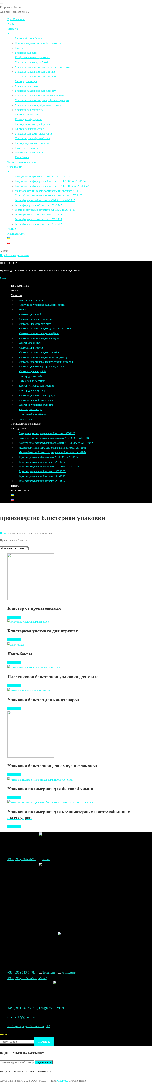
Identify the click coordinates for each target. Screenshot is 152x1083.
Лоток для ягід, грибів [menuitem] (28, 119)
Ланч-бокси (26, 419)
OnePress (62, 1080)
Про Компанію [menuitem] (16, 19)
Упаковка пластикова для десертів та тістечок (46, 328)
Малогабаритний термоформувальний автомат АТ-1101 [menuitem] (49, 190)
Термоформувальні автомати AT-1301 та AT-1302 (49, 457)
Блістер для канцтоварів (33, 390)
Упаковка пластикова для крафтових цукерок (46, 361)
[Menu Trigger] (1, 3)
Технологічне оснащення (26, 423)
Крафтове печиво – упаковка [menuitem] (32, 57)
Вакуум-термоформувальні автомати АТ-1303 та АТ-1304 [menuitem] (50, 181)
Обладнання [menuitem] (14, 169)
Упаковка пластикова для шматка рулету (43, 357)
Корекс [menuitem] (19, 47)
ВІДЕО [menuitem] (11, 228)
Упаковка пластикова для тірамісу (39, 352)
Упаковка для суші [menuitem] (26, 52)
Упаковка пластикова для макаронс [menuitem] (36, 76)
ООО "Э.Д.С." (8, 262)
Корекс (23, 309)
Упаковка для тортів (31, 347)
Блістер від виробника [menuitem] (28, 38)
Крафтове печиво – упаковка (36, 319)
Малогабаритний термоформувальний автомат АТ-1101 (52, 447)
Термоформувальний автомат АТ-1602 (42, 480)
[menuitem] (8, 238)
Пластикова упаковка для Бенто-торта (42, 304)
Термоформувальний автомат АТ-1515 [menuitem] (38, 219)
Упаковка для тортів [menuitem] (27, 85)
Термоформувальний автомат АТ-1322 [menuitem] (38, 205)
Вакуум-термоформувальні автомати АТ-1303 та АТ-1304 (54, 437)
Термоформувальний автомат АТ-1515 (42, 476)
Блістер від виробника (32, 299)
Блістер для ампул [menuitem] (26, 81)
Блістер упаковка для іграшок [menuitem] (33, 124)
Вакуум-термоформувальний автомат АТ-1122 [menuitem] (43, 176)
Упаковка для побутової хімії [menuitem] (32, 138)
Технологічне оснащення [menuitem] (22, 162)
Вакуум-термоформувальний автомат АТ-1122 (47, 433)
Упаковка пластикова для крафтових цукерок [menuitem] (42, 100)
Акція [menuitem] (10, 24)
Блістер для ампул (29, 342)
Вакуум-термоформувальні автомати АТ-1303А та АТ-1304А (56, 442)
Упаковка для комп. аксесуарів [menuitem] (33, 133)
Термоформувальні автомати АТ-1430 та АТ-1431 (49, 466)
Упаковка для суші (30, 314)
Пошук (4, 1034)
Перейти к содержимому (15, 255)
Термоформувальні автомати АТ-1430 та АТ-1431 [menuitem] (45, 209)
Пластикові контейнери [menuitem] (29, 152)
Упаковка (16, 295)
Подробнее (14, 617)
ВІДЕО (15, 485)
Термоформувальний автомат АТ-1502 (42, 471)
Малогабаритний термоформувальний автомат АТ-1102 (52, 452)
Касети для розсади (30, 409)
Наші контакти (20, 490)
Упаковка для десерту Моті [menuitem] (31, 62)
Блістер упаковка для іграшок (36, 385)
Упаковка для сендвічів (32, 371)
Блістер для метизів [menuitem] (27, 114)
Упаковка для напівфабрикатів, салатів (42, 366)
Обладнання (18, 428)
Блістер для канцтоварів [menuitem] (29, 128)
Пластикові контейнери (33, 414)
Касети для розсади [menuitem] (27, 147)
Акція (14, 290)
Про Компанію (20, 285)
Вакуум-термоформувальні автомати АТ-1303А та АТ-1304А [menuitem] (52, 185)
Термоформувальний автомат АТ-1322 (42, 461)
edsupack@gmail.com (22, 1017)
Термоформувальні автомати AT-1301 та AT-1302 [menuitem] (45, 200)
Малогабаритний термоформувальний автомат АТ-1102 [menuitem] (49, 195)
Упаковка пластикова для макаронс (40, 338)
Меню (3, 278)
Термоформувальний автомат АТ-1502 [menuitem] (38, 214)
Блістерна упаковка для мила (36, 404)
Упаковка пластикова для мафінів (39, 333)
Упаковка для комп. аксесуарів (37, 395)
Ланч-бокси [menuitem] (22, 157)
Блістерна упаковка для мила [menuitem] (32, 143)
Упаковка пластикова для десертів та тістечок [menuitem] (42, 67)
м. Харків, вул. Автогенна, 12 (28, 1026)
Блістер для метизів (30, 376)
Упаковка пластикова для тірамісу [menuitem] (35, 90)
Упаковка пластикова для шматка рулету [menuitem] (39, 95)
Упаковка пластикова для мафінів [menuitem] (35, 71)
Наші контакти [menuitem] (16, 233)
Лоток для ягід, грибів (32, 380)
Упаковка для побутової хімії (36, 399)
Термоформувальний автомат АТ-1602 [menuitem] (38, 224)
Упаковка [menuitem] (13, 31)
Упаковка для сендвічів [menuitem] (29, 109)
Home (3, 532)
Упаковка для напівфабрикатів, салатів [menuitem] (38, 105)
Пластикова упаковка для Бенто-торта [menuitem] (38, 43)
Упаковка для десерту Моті (35, 323)
